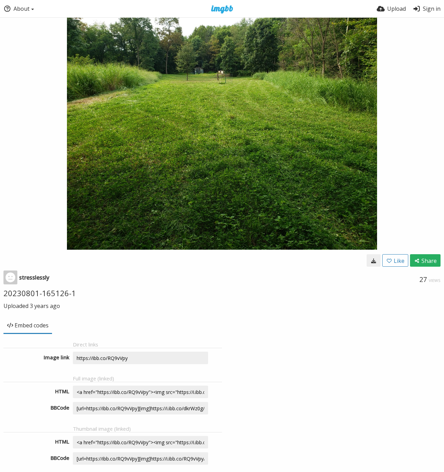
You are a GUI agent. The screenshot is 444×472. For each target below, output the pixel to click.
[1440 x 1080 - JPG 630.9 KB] (374, 260)
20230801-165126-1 (39, 293)
